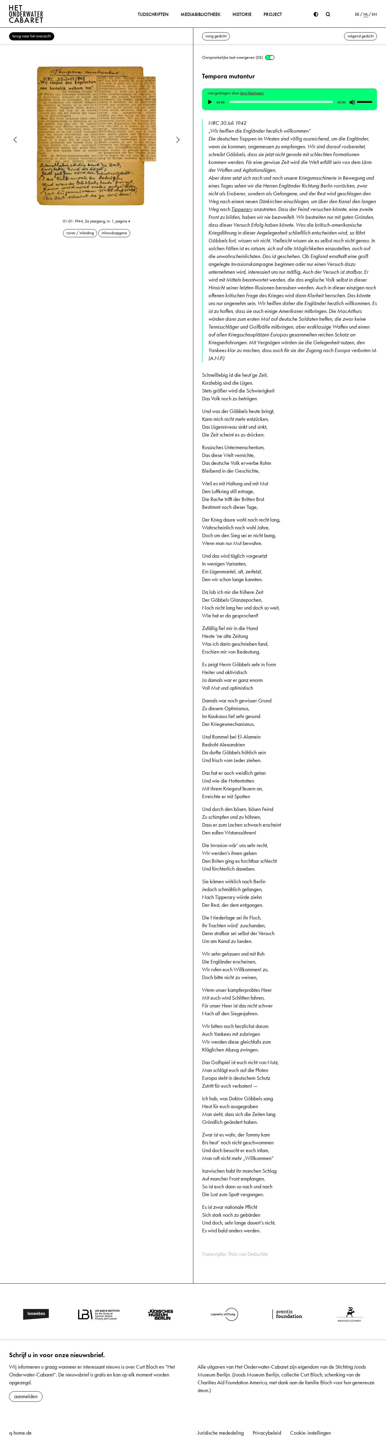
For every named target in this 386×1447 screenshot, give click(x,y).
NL (365, 14)
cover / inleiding (80, 232)
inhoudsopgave (114, 232)
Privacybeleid (267, 1433)
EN (374, 14)
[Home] (26, 14)
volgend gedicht (360, 36)
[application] (289, 102)
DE (357, 14)
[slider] (365, 101)
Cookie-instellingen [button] (310, 1433)
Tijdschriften (153, 14)
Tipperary (241, 209)
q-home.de (20, 1433)
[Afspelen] (210, 102)
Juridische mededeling (221, 1433)
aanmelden (25, 1396)
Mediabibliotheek (200, 14)
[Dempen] (352, 102)
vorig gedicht (215, 36)
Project (273, 14)
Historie (242, 14)
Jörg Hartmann (252, 93)
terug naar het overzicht (31, 36)
